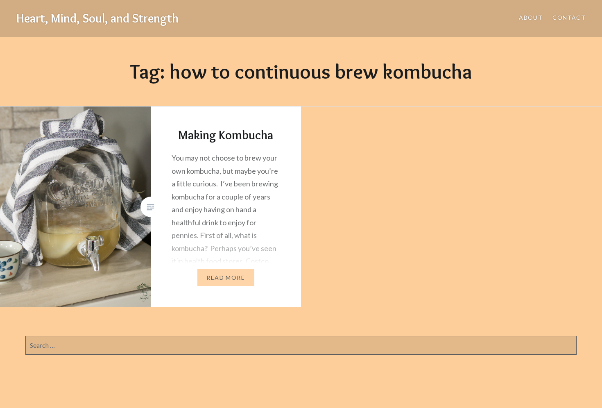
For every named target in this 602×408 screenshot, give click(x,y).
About (531, 17)
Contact (569, 17)
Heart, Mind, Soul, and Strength (97, 18)
